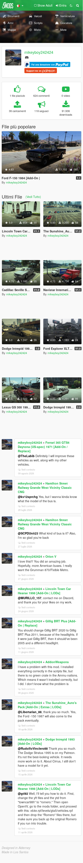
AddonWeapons (57, 662)
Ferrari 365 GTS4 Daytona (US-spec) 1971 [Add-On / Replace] (43, 446)
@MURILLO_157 (29, 598)
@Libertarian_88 (30, 712)
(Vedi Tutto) (33, 197)
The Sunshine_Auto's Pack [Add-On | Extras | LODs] (47, 705)
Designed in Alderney (16, 848)
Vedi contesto (28, 469)
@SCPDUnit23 (28, 533)
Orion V (50, 556)
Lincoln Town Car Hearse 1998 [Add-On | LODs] (44, 591)
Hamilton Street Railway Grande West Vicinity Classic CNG (45, 487)
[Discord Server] (26, 57)
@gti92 (23, 793)
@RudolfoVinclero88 (33, 748)
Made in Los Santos (15, 852)
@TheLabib (26, 456)
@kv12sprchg (28, 497)
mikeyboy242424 (38, 52)
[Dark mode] (71, 5)
